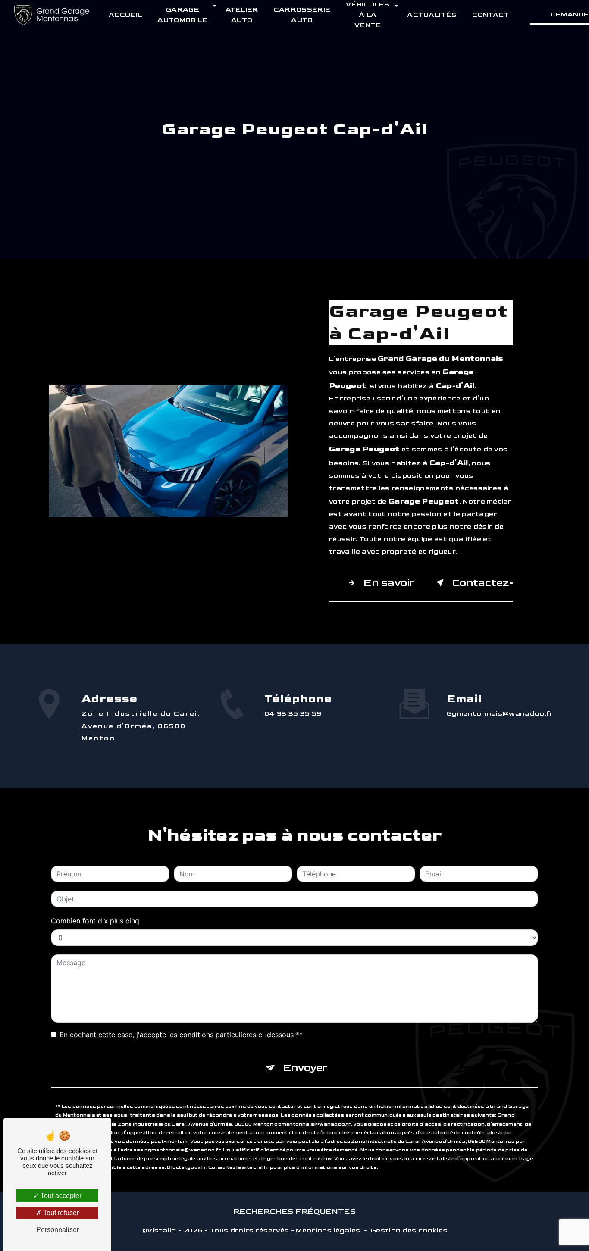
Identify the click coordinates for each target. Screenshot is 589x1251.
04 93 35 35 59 (293, 714)
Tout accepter (60, 1195)
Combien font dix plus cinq (95, 920)
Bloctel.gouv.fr (186, 1167)
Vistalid (161, 1230)
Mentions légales (328, 1230)
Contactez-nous (482, 582)
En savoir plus (390, 582)
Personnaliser (57, 1229)
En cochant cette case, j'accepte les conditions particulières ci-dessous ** (181, 1034)
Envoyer (305, 1067)
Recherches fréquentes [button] (294, 1211)
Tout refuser (60, 1213)
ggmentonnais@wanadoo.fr (500, 714)
